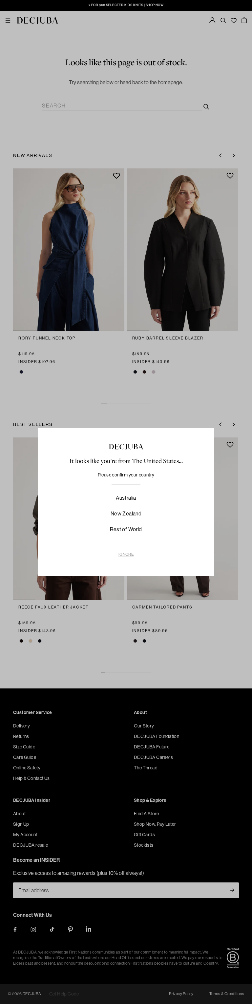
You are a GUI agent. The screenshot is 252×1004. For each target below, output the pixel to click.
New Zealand (126, 514)
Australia (126, 498)
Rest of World (126, 529)
